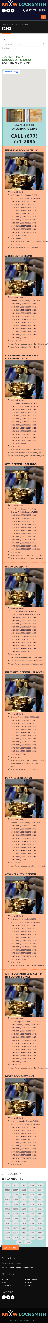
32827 (40, 1204)
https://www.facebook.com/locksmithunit (26, 449)
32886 (32, 1233)
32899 (28, 1242)
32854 (24, 1218)
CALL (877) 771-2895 (24, 138)
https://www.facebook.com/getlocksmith (26, 555)
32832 (40, 1209)
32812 (15, 1195)
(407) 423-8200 (16, 863)
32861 (40, 1223)
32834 (15, 1214)
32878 (15, 1233)
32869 (32, 1228)
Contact (29, 1285)
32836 (32, 1214)
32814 (24, 1195)
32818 (15, 1199)
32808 (24, 1190)
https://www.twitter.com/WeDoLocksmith (26, 661)
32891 (15, 1237)
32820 (32, 1199)
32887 (40, 1233)
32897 (40, 1237)
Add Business (31, 1279)
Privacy (29, 1282)
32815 (32, 1195)
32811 (7, 1195)
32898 (19, 1242)
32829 (15, 1209)
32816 (40, 1195)
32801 (7, 1185)
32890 (7, 1237)
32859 (24, 1223)
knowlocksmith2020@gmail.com (22, 1268)
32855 (32, 1218)
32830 (24, 1209)
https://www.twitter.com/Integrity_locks (26, 769)
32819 (24, 1199)
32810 (40, 1190)
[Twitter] (8, 10)
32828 (7, 1209)
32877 (7, 1233)
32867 (15, 1228)
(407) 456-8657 (16, 552)
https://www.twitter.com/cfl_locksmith (25, 347)
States (5, 1282)
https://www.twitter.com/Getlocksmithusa (27, 558)
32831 (32, 1209)
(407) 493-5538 (16, 757)
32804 (32, 1185)
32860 (32, 1223)
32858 (15, 1223)
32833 (7, 1214)
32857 (7, 1223)
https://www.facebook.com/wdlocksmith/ (26, 658)
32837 (40, 1214)
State (11, 25)
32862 (7, 1228)
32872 (40, 1228)
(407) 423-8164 (16, 1164)
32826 (32, 1204)
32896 (32, 1237)
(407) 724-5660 (16, 238)
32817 (7, 1199)
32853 (15, 1218)
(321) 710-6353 (16, 1065)
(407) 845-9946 (16, 654)
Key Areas (7, 1285)
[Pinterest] (12, 10)
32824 (15, 1204)
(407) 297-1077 (16, 962)
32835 (24, 1214)
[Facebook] (4, 10)
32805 (40, 1185)
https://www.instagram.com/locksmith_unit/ (27, 456)
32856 (40, 1218)
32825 (24, 1204)
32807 (15, 1190)
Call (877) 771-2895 (16, 63)
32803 (24, 1185)
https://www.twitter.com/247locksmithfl (26, 247)
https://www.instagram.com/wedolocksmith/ (28, 664)
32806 (7, 1190)
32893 (24, 1237)
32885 (24, 1233)
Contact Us (8, 1258)
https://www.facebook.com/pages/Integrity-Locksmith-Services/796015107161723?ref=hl (27, 763)
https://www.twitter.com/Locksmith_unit (26, 452)
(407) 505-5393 (16, 341)
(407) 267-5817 (16, 446)
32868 (24, 1228)
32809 (32, 1190)
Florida (18, 25)
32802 (15, 1185)
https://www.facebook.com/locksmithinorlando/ (29, 344)
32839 (7, 1218)
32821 (40, 1199)
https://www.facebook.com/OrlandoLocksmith (28, 866)
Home (4, 25)
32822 (7, 1204)
